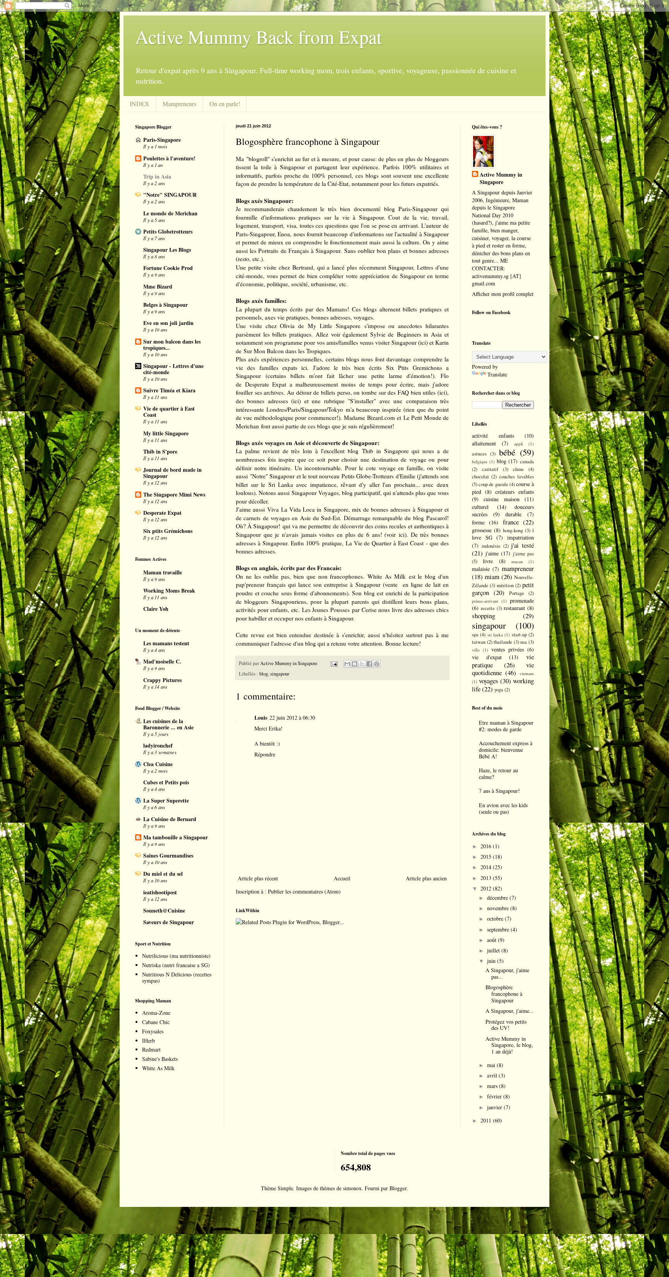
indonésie (491, 546)
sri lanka (495, 635)
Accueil (342, 878)
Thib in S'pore (160, 451)
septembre (499, 929)
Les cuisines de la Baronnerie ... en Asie (168, 724)
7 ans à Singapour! (499, 790)
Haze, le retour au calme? (498, 773)
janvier (495, 1107)
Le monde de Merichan (170, 213)
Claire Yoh (155, 609)
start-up (519, 634)
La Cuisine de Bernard (169, 819)
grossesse (482, 530)
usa (523, 642)
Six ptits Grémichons (167, 531)
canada (527, 461)
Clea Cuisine (158, 764)
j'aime (492, 553)
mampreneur (518, 568)
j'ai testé (522, 545)
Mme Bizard (157, 286)
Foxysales (152, 1031)
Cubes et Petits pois (166, 782)
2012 (486, 888)
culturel (480, 506)
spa (475, 634)
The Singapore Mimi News (174, 494)
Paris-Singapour (417, 209)
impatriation (520, 537)
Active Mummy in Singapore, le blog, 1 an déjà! (509, 1045)
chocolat (480, 476)
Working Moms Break (169, 590)
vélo (476, 650)
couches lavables (516, 476)
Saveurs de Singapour (168, 922)
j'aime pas (523, 553)
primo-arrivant (485, 601)
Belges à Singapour (165, 305)
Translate (497, 374)
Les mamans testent (166, 643)
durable (513, 514)
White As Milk (158, 1068)
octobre (496, 918)
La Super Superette (166, 800)
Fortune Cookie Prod (168, 268)
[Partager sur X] (362, 664)
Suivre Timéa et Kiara (169, 390)
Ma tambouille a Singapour (175, 837)
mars (493, 1086)
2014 (486, 867)
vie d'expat (487, 657)
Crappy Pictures (162, 680)
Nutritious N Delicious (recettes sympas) (176, 978)
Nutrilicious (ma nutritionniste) (176, 955)
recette (488, 608)
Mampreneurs (179, 104)
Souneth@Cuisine (164, 910)
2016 (486, 846)
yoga (498, 689)
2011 (486, 1120)
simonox (352, 1188)
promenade (522, 600)
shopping (483, 615)
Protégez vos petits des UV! (506, 1025)
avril (493, 1075)
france (511, 521)
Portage (516, 593)
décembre (498, 897)
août (492, 940)
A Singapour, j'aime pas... (507, 973)
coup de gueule (493, 484)
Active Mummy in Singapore (501, 178)
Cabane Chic (156, 1022)
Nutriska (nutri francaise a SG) (176, 965)
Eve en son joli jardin (168, 323)
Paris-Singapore (162, 140)
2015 (486, 856)
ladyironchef (158, 745)
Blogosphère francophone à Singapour (503, 993)
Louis (260, 717)
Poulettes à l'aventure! (169, 158)
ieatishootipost (160, 892)
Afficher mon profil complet (502, 293)
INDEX (139, 104)
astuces (479, 453)
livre (488, 561)
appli (518, 444)
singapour (279, 673)
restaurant (514, 608)
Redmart (151, 1049)
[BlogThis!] (355, 664)
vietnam (527, 673)
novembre (498, 908)
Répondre (264, 754)
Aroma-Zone (156, 1012)
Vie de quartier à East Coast (169, 411)
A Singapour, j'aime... (509, 1010)
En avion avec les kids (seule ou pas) (503, 808)
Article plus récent (258, 878)
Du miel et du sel (163, 874)
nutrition (505, 585)
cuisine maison (501, 499)
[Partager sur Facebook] (369, 664)
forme (478, 522)
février (495, 1096)
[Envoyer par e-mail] (347, 664)
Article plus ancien (426, 878)
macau (517, 561)
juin (492, 960)
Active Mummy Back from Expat (258, 36)
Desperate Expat (162, 513)
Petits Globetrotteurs (167, 231)
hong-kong (513, 530)
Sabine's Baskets (160, 1058)
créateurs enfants (514, 491)
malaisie (481, 568)
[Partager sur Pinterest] (377, 664)
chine (518, 469)
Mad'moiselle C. (162, 661)
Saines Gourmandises (168, 855)
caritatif (490, 469)
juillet (494, 950)
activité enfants (493, 435)
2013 (486, 878)
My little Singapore (166, 433)
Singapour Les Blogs (167, 250)
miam (492, 576)
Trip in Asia (157, 176)
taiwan (478, 642)
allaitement (484, 443)
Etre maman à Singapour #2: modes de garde (506, 726)
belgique (479, 461)
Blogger (398, 1188)
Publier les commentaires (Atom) (304, 891)
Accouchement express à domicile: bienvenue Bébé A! (505, 749)
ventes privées (507, 649)
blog (263, 673)
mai (492, 1065)
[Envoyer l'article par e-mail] (333, 663)
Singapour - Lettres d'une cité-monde (173, 369)
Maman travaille (162, 572)
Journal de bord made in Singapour (172, 473)
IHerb (148, 1040)
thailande (503, 642)
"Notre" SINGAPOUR (170, 195)
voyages (488, 680)
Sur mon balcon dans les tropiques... (172, 344)
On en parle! (224, 104)
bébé (507, 452)
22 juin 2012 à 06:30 (292, 717)
